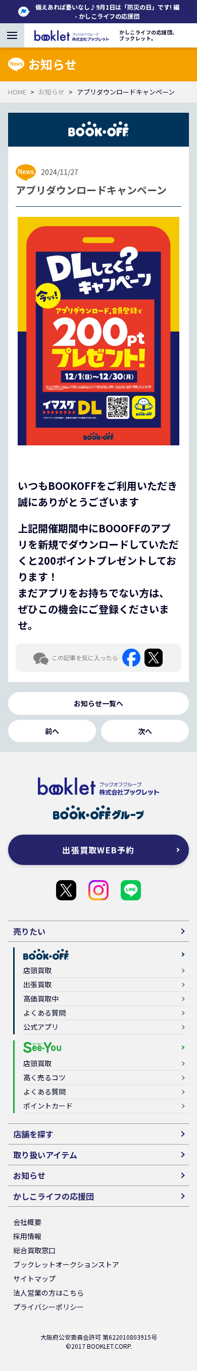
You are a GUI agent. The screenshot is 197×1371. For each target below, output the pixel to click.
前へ (52, 731)
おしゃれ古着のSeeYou (98, 890)
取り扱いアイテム (45, 1155)
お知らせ (51, 92)
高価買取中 (41, 998)
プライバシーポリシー (48, 1307)
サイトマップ (34, 1278)
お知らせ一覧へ (98, 703)
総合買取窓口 (34, 1250)
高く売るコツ (44, 1077)
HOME (17, 92)
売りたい (29, 931)
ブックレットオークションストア (66, 1264)
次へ (145, 731)
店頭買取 (37, 970)
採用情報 (27, 1236)
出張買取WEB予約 (98, 850)
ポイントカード (48, 1106)
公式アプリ (41, 1027)
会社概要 (27, 1222)
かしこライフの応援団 (66, 890)
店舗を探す (33, 1134)
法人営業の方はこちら (48, 1293)
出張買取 (37, 984)
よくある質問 (44, 1013)
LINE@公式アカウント (131, 890)
